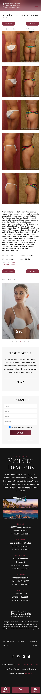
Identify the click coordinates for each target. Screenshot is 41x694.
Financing (34, 641)
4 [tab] (24, 341)
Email (35, 691)
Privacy (26, 441)
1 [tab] (12, 341)
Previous (8, 24)
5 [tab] (28, 341)
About (5, 646)
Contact (34, 646)
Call (20, 691)
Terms (31, 441)
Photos (6, 691)
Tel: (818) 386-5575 (20, 550)
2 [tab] (16, 341)
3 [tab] (20, 341)
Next (32, 24)
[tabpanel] (20, 311)
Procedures (8, 641)
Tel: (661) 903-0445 (20, 569)
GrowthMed (28, 674)
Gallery (21, 641)
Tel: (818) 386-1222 (20, 534)
